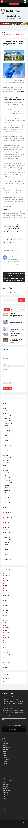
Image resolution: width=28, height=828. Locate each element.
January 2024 (7, 477)
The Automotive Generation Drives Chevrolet (16, 340)
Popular (7, 309)
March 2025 (7, 443)
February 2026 (7, 415)
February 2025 (7, 445)
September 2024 (8, 458)
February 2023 (7, 505)
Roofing (6, 650)
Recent (13, 309)
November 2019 (8, 557)
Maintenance (7, 635)
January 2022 (7, 537)
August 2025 (7, 430)
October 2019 (7, 559)
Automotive (7, 575)
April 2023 (6, 500)
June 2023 (6, 495)
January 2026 (7, 418)
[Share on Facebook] (8, 239)
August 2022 (7, 520)
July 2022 (6, 522)
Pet (5, 642)
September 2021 (8, 547)
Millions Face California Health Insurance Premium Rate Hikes (17, 328)
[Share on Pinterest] (21, 239)
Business (7, 248)
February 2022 (7, 534)
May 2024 (6, 467)
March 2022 (7, 532)
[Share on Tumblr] (7, 242)
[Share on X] (11, 239)
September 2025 (8, 428)
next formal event (7, 250)
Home (5, 681)
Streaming (6, 660)
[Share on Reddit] (4, 242)
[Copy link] (14, 242)
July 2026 (6, 403)
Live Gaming (7, 632)
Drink (5, 588)
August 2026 (7, 401)
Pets (5, 645)
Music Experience (8, 640)
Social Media (7, 655)
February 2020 (7, 552)
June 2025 (6, 435)
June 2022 (6, 524)
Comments (20, 309)
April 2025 (6, 440)
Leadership (6, 627)
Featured (6, 602)
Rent (5, 647)
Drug (5, 590)
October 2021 (7, 544)
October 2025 (7, 425)
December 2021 (8, 539)
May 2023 (6, 497)
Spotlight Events (14, 16)
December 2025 (8, 420)
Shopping (6, 652)
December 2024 (8, 450)
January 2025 (7, 448)
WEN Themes (18, 826)
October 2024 (7, 455)
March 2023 (7, 502)
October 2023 (7, 485)
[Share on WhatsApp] (17, 239)
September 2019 (8, 562)
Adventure (6, 573)
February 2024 (7, 475)
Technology (7, 662)
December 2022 (8, 510)
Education (6, 593)
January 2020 (7, 554)
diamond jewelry (20, 248)
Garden (6, 612)
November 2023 (8, 482)
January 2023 (7, 507)
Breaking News (7, 580)
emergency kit (7, 595)
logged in (11, 292)
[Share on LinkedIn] (14, 239)
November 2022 (8, 512)
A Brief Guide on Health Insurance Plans (15, 334)
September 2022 (8, 517)
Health (5, 615)
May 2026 (6, 408)
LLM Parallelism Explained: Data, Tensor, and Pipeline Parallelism (16, 315)
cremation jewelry (13, 248)
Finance (6, 605)
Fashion (6, 600)
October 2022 (7, 515)
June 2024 (6, 465)
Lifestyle (6, 630)
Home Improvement (9, 617)
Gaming (6, 610)
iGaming (6, 620)
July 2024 (6, 463)
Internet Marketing (8, 622)
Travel (5, 667)
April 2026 (6, 410)
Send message (7, 388)
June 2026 (6, 405)
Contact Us (7, 678)
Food (5, 607)
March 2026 (7, 413)
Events (6, 598)
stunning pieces (15, 250)
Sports (5, 657)
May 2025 (6, 438)
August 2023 (7, 490)
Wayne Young (18, 47)
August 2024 (7, 460)
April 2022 (6, 529)
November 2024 (8, 453)
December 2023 (8, 480)
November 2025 (8, 423)
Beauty (6, 578)
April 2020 (6, 549)
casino (6, 585)
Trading (6, 664)
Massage (6, 637)
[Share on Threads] (10, 242)
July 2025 (6, 433)
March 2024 (7, 472)
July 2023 (6, 492)
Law (5, 625)
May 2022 (6, 527)
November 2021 (8, 542)
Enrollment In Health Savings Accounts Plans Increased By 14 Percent (17, 322)
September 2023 (8, 487)
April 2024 (6, 470)
